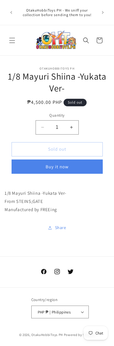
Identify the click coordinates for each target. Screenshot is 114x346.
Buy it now (57, 167)
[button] (12, 40)
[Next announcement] (102, 12)
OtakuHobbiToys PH (47, 335)
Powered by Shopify (79, 335)
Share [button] (60, 227)
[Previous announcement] (11, 12)
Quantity (56, 115)
